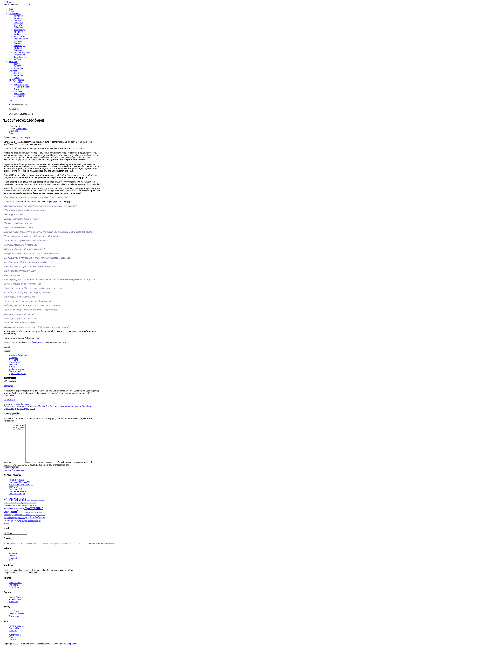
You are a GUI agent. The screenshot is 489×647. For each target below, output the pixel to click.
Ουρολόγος (18, 43)
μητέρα (41, 512)
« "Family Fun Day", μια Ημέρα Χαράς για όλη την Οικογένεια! (64, 406)
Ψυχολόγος (18, 59)
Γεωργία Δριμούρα (21, 543)
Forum (11, 11)
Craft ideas (18, 91)
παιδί (24, 515)
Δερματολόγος (19, 25)
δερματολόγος (34, 505)
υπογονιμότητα (27, 521)
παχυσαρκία (34, 515)
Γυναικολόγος (18, 22)
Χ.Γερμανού (21, 129)
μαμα (37, 512)
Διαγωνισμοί (14, 616)
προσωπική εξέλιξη (17, 374)
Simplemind (72, 644)
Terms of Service (16, 626)
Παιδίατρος (18, 48)
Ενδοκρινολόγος (19, 29)
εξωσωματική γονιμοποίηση (23, 509)
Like (12, 342)
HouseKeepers (19, 93)
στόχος (12, 367)
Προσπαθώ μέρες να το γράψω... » (19, 409)
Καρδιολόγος (18, 32)
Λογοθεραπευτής (20, 34)
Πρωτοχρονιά (15, 371)
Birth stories (18, 68)
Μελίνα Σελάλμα (16, 503)
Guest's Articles (16, 597)
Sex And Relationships (22, 87)
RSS (11, 560)
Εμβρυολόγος (19, 27)
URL (92, 462)
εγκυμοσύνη (9, 508)
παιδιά (28, 515)
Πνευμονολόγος (19, 55)
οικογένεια (13, 364)
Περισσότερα (9, 400)
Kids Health (18, 73)
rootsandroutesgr (32, 500)
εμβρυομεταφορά (19, 508)
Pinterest (13, 558)
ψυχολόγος (36, 521)
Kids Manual (13, 71)
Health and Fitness (21, 84)
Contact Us (14, 628)
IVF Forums (9, 2)
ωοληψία (6, 523)
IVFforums (13, 360)
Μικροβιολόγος (19, 36)
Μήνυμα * (8, 462)
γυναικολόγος (26, 505)
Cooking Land (19, 96)
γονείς (20, 505)
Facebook (36, 342)
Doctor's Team (15, 582)
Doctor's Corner (15, 13)
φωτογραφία (7, 347)
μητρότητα (7, 515)
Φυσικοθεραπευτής (21, 57)
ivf (5, 499)
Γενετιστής (18, 20)
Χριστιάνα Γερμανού (18, 355)
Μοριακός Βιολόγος (21, 39)
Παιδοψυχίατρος (20, 50)
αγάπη (15, 505)
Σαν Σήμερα (14, 611)
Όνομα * (29, 462)
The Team (13, 585)
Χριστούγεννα (15, 362)
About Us (13, 637)
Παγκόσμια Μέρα (16, 614)
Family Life (18, 82)
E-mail (12, 133)
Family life (13, 358)
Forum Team (14, 587)
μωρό (13, 515)
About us (13, 630)
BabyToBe (17, 64)
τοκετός (22, 518)
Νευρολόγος (18, 41)
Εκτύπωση (13, 131)
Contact (12, 639)
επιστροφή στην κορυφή (14, 470)
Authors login (15, 635)
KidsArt (16, 77)
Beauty (16, 89)
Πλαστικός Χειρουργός (22, 52)
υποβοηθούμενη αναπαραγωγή (97, 543)
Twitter (12, 556)
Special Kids (18, 75)
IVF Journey (13, 61)
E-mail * (61, 462)
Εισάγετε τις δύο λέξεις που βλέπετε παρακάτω (49, 465)
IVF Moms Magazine (16, 80)
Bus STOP (17, 66)
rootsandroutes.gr (22, 404)
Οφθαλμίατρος (19, 45)
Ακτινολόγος (18, 18)
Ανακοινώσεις (15, 599)
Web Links (13, 602)
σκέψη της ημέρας (17, 369)
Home (11, 9)
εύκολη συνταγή (29, 512)
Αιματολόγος (18, 16)
